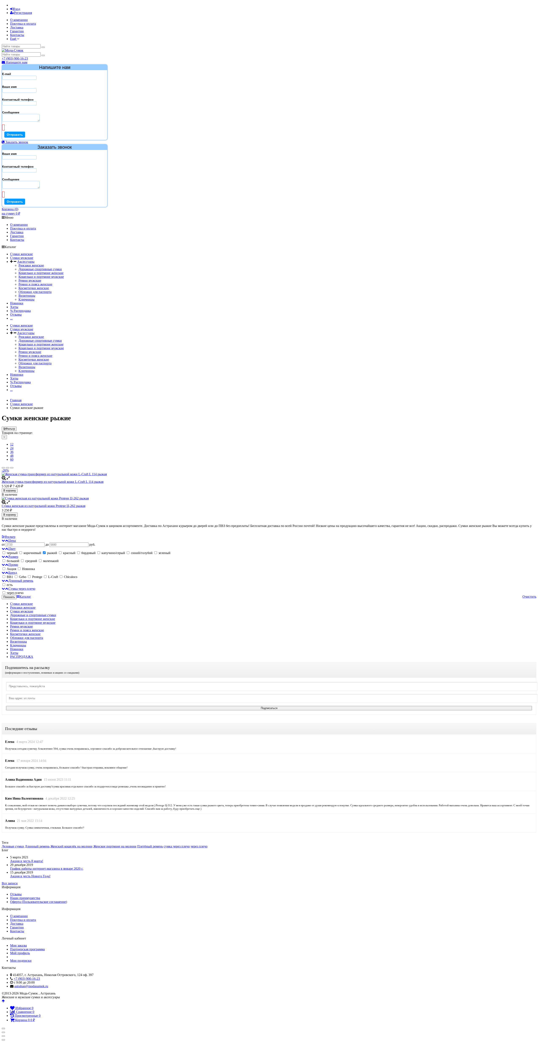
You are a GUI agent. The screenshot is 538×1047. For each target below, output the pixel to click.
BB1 (10, 577)
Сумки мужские (21, 258)
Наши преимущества (25, 898)
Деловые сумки (13, 846)
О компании (19, 20)
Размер (13, 556)
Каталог (25, 596)
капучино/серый (113, 553)
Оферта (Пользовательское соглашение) (38, 902)
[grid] (3, 467)
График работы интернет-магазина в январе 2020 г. (46, 868)
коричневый (32, 553)
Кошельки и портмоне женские (40, 273)
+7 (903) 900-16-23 (15, 58)
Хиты (14, 307)
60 (11, 459)
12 (11, 444)
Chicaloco (70, 577)
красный (69, 553)
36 (11, 452)
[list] (7, 467)
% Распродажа (20, 311)
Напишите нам (16, 62)
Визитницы (26, 295)
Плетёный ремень (150, 846)
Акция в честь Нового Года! (30, 876)
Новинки (16, 303)
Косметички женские (33, 288)
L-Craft (53, 577)
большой (13, 561)
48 (11, 455)
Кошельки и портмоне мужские (41, 276)
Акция (11, 569)
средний (31, 561)
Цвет (12, 548)
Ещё (13, 39)
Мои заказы (18, 945)
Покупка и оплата (23, 23)
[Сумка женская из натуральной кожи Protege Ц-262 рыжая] (269, 498)
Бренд (12, 572)
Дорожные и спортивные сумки (33, 615)
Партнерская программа (27, 949)
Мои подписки (21, 960)
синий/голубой (141, 553)
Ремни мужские (29, 280)
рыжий (52, 553)
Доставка (16, 27)
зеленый (164, 553)
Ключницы (26, 299)
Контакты (17, 35)
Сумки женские (21, 254)
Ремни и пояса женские (35, 284)
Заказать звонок (16, 142)
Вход (16, 9)
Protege (37, 577)
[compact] (11, 467)
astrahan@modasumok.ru (31, 986)
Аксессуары (25, 261)
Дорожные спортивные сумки (40, 269)
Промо (13, 564)
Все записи (10, 883)
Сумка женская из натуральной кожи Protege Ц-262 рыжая (43, 506)
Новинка (28, 569)
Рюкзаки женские (31, 265)
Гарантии (17, 31)
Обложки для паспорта (34, 292)
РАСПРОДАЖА (21, 656)
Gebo (22, 577)
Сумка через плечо (21, 588)
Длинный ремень (20, 580)
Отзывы (16, 314)
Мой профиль (20, 953)
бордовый (88, 553)
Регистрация (23, 12)
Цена (12, 540)
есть (10, 585)
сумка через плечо (177, 846)
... (11, 318)
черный (12, 553)
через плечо (15, 593)
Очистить (529, 596)
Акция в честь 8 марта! (26, 861)
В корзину (9, 490)
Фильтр (10, 428)
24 (11, 448)
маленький (51, 561)
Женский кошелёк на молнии (71, 846)
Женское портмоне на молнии (114, 846)
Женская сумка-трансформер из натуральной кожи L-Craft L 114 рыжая (52, 481)
